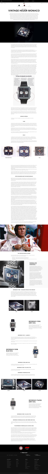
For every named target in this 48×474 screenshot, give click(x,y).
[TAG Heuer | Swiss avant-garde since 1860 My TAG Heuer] (24, 452)
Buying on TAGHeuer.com (27, 466)
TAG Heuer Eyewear (9, 467)
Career (17, 464)
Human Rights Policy (36, 464)
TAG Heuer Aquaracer (9, 464)
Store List (17, 466)
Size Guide (26, 467)
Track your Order (26, 468)
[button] (45, 3)
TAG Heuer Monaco (9, 465)
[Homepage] (24, 3)
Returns (26, 465)
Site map (17, 465)
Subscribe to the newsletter (37, 455)
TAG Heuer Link (8, 466)
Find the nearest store (28, 455)
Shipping (26, 464)
